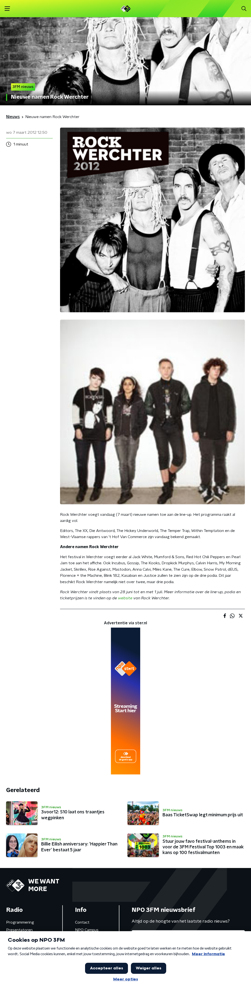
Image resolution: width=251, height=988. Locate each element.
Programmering (20, 922)
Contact (82, 922)
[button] (7, 8)
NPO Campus (87, 930)
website (125, 598)
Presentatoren (19, 930)
